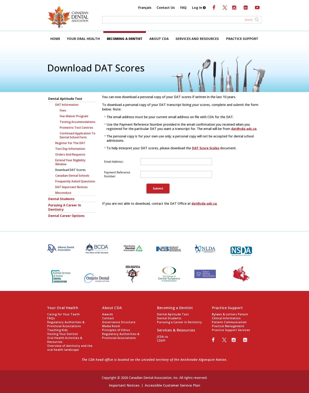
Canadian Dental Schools (72, 176)
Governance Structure (118, 322)
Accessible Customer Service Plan (172, 385)
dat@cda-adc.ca (243, 129)
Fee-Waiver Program (74, 116)
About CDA (159, 39)
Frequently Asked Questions (75, 181)
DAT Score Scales (205, 148)
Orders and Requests (70, 154)
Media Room (111, 326)
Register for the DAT (70, 143)
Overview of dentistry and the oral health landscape (70, 348)
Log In (197, 7)
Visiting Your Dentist (62, 334)
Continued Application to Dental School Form (77, 135)
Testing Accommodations (77, 122)
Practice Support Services (231, 330)
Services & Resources (176, 330)
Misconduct (63, 193)
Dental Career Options (66, 216)
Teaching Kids (57, 330)
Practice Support (242, 39)
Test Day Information (70, 149)
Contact (108, 318)
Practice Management (228, 326)
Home (55, 39)
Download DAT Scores (70, 170)
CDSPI (161, 341)
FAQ (183, 7)
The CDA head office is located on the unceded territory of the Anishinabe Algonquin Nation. (154, 359)
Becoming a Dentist (124, 39)
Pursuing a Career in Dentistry (64, 207)
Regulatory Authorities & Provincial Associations (66, 324)
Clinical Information (226, 318)
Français (144, 7)
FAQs (51, 318)
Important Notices (124, 385)
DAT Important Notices (71, 187)
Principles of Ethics (116, 330)
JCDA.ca (162, 337)
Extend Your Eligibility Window (70, 162)
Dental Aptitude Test (65, 98)
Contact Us (166, 7)
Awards (107, 314)
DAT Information (67, 105)
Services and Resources (197, 39)
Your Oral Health (83, 39)
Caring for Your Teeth (63, 314)
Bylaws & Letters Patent (230, 314)
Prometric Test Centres (76, 128)
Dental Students (61, 199)
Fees (63, 110)
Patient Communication (229, 322)
